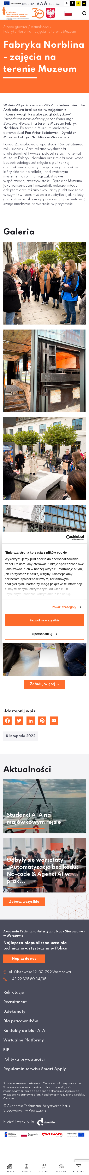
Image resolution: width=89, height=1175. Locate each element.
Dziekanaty (14, 1012)
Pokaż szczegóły (64, 607)
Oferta (9, 1172)
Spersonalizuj (42, 634)
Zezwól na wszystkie (44, 620)
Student (44, 1172)
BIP (6, 1050)
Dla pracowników (20, 1021)
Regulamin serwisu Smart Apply (34, 1069)
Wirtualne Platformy (23, 1040)
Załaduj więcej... (44, 684)
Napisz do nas (24, 959)
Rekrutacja (13, 992)
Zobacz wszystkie (24, 902)
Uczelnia (61, 1172)
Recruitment (15, 1002)
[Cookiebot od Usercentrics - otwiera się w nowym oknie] (66, 537)
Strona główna (15, 27)
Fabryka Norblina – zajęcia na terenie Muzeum (39, 31)
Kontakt (78, 1172)
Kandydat (26, 1172)
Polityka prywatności (24, 1059)
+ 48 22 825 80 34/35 (27, 979)
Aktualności (40, 27)
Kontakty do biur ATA (24, 1031)
